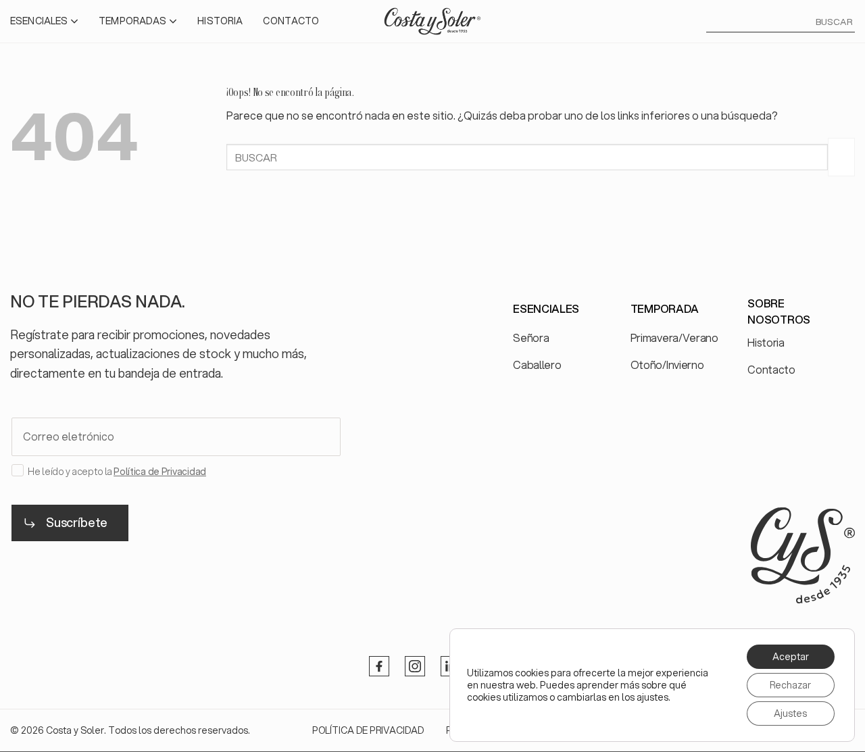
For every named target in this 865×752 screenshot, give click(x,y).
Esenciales (39, 21)
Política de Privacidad (160, 471)
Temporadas (132, 21)
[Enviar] (841, 157)
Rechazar (790, 685)
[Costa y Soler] (432, 21)
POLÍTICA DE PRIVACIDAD (368, 730)
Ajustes (790, 713)
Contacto (291, 21)
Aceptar (790, 656)
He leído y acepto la (117, 471)
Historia (220, 21)
